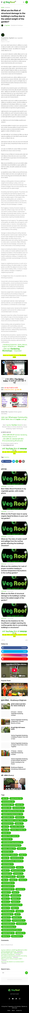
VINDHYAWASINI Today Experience (12, 842)
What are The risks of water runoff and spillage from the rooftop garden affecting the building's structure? (14, 542)
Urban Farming (18, 807)
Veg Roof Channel (14, 425)
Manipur (6, 898)
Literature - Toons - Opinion (10, 836)
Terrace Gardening (18, 920)
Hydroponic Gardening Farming (11, 845)
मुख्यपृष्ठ (2, 7)
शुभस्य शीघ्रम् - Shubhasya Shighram (13, 700)
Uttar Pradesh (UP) (8, 923)
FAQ (5, 798)
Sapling (19, 911)
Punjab (23, 854)
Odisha (15, 908)
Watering (6, 936)
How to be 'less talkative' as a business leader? (12, 961)
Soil (17, 914)
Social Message (7, 914)
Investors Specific (8, 886)
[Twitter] (13, 461)
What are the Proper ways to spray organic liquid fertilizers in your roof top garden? (14, 516)
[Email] (23, 461)
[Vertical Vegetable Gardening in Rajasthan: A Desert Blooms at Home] (5, 722)
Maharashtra (16, 895)
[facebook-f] (9, 998)
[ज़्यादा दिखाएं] (2, 464)
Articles (19, 804)
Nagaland (15, 901)
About (13, 1010)
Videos (5, 829)
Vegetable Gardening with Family (12, 930)
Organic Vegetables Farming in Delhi (13, 811)
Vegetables (20, 933)
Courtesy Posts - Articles (10, 854)
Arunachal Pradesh (8, 867)
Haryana (23, 879)
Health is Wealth (8, 817)
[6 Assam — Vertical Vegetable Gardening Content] (5, 714)
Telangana (6, 920)
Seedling (19, 823)
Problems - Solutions (9, 848)
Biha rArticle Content (18, 870)
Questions (7, 7)
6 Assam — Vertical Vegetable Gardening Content (17, 713)
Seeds (5, 826)
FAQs (5, 879)
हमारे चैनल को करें (14, 449)
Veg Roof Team (7, 851)
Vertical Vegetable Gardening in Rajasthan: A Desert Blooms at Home (19, 721)
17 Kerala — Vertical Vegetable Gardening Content (17, 752)
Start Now (6, 917)
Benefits (6, 870)
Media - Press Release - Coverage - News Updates (14, 821)
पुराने (26, 640)
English (20, 876)
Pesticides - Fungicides (18, 829)
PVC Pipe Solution (8, 911)
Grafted (13, 879)
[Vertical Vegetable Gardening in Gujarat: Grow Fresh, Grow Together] (5, 745)
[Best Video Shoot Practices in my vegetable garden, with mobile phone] (14, 478)
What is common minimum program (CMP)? (11, 958)
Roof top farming (8, 801)
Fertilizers (19, 817)
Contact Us (19, 1010)
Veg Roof (21, 848)
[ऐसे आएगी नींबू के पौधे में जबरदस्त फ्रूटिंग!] (5, 730)
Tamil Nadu (16, 917)
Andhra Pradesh (7, 864)
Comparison (18, 873)
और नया (3, 640)
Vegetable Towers (8, 933)
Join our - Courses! (12, 350)
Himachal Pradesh (8, 883)
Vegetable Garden (16, 858)
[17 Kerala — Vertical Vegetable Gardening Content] (5, 753)
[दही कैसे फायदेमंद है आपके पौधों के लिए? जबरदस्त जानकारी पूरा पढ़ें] (5, 706)
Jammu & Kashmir (8, 889)
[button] (1, 2)
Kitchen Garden (8, 804)
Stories (5, 858)
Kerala (15, 892)
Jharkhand (20, 889)
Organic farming (16, 798)
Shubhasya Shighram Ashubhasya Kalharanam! (18, 768)
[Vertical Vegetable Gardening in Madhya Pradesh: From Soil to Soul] (5, 737)
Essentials (6, 832)
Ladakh (5, 895)
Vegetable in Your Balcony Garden (12, 814)
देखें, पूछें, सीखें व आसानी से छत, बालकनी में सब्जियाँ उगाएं (14, 452)
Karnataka (6, 892)
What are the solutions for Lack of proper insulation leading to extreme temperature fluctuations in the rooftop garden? (13, 569)
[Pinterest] (20, 461)
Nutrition (6, 908)
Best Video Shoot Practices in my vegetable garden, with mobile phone (13, 491)
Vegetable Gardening (9, 926)
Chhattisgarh (7, 873)
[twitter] (16, 998)
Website (24, 1006)
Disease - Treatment (8, 876)
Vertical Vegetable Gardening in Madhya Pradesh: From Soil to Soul (19, 737)
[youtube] (12, 998)
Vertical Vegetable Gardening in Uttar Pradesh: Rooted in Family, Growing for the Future (19, 761)
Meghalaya (15, 898)
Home (8, 1010)
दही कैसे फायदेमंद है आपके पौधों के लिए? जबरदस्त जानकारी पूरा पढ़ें (18, 704)
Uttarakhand (21, 923)
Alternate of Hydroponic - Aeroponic (12, 861)
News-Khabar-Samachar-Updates (12, 904)
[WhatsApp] (16, 461)
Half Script (14, 1007)
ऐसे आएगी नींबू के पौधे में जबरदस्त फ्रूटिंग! (18, 728)
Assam (19, 867)
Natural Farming (7, 823)
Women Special (17, 936)
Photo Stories (7, 839)
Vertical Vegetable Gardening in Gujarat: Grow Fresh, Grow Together (19, 744)
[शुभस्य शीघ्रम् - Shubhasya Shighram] (14, 689)
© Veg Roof (5, 1006)
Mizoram (6, 901)
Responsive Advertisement (14, 979)
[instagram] (19, 998)
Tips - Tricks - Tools (17, 826)
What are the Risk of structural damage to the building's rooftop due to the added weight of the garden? (13, 597)
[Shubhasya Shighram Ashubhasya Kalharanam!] (5, 769)
